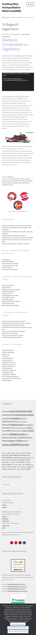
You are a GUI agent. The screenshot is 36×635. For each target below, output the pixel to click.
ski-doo (4, 183)
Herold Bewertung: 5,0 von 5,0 (16, 589)
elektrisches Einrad (9, 421)
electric (18, 178)
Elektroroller (6, 425)
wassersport (4, 469)
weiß (15, 441)
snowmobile (14, 183)
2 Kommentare (6, 36)
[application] (18, 82)
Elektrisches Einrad (25, 455)
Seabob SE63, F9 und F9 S (9, 362)
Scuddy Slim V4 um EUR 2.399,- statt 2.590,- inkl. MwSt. (17, 225)
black (3, 418)
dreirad (12, 453)
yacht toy (25, 441)
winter (11, 184)
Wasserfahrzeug (30, 466)
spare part (12, 437)
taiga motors (25, 183)
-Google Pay (5, 521)
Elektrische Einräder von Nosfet (10, 305)
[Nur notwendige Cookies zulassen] (34, 619)
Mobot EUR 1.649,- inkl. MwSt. (10, 333)
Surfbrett (29, 437)
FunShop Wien (5, 462)
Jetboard (14, 430)
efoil (3, 455)
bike (5, 453)
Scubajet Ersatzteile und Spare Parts (12, 337)
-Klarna (4, 505)
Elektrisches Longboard (21, 421)
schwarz (13, 434)
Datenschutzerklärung (18, 624)
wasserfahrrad (23, 466)
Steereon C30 (5, 354)
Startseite (6, 17)
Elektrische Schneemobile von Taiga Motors (15, 44)
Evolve (13, 428)
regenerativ (9, 180)
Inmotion (13, 462)
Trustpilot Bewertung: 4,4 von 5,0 (17, 591)
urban (18, 466)
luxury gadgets (28, 430)
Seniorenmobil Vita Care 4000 (10, 263)
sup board (4, 466)
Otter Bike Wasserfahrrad (9, 374)
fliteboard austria (22, 428)
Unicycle (5, 441)
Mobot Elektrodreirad (8, 261)
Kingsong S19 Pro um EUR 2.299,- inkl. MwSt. (14, 235)
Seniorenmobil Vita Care (8, 366)
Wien (19, 440)
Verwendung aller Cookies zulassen (18, 628)
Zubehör (15, 444)
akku (3, 453)
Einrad (6, 455)
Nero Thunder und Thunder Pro (10, 376)
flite (18, 459)
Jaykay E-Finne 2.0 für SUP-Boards (11, 378)
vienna (11, 440)
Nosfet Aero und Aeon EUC (9, 370)
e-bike (16, 453)
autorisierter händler (24, 414)
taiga (19, 183)
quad (13, 464)
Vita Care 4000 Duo (7, 267)
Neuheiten (10, 177)
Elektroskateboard (28, 425)
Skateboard (5, 437)
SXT (32, 437)
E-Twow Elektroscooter (8, 297)
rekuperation (16, 180)
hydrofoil (4, 430)
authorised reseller (24, 411)
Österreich (24, 444)
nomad (4, 180)
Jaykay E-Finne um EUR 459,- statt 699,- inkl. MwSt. (16, 243)
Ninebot (4, 434)
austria (12, 411)
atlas (11, 178)
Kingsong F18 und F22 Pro (9, 364)
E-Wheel (22, 418)
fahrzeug (11, 459)
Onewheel (8, 464)
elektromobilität (7, 457)
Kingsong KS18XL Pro (7, 358)
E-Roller (7, 418)
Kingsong (22, 462)
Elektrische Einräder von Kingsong (11, 301)
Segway (26, 434)
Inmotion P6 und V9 (7, 360)
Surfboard (23, 437)
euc (32, 457)
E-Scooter (15, 418)
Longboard (20, 430)
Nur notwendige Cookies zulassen (18, 631)
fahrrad (6, 459)
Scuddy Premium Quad (8, 303)
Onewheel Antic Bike (7, 372)
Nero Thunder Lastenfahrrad (10, 269)
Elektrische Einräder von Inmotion (11, 289)
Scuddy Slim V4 (6, 259)
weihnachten (10, 469)
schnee (23, 180)
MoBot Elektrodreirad (8, 299)
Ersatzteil (5, 428)
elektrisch (16, 455)
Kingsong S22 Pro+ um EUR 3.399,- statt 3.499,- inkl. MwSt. (18, 237)
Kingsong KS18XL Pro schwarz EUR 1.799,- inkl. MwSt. (16, 323)
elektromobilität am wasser (19, 457)
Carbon (8, 453)
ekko (14, 178)
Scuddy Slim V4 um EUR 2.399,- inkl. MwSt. (13, 325)
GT (9, 462)
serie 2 (23, 464)
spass (32, 464)
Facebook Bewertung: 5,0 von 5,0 (17, 586)
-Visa (3, 528)
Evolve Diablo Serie (7, 368)
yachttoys (6, 444)
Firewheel (15, 459)
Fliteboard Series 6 (7, 293)
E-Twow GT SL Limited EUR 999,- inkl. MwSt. (14, 331)
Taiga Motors (19, 56)
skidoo (8, 183)
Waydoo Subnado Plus (8, 285)
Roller (7, 434)
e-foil (20, 453)
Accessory (5, 411)
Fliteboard (17, 428)
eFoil (25, 418)
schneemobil (29, 180)
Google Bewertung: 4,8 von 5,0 (17, 584)
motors (28, 178)
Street (17, 437)
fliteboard (22, 459)
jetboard (17, 462)
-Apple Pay (5, 519)
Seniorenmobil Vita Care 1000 (10, 265)
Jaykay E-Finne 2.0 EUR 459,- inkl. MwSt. (12, 335)
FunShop (29, 428)
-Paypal (4, 507)
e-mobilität (23, 453)
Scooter (21, 434)
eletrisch (23, 178)
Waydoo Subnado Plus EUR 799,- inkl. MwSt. (14, 321)
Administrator (26, 34)
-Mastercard (5, 525)
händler (8, 430)
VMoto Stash (5, 356)
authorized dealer (8, 415)
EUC (10, 428)
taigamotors (5, 184)
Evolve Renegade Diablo (8, 291)
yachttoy (18, 469)
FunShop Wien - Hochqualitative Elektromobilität (11, 7)
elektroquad (28, 457)
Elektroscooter (16, 424)
